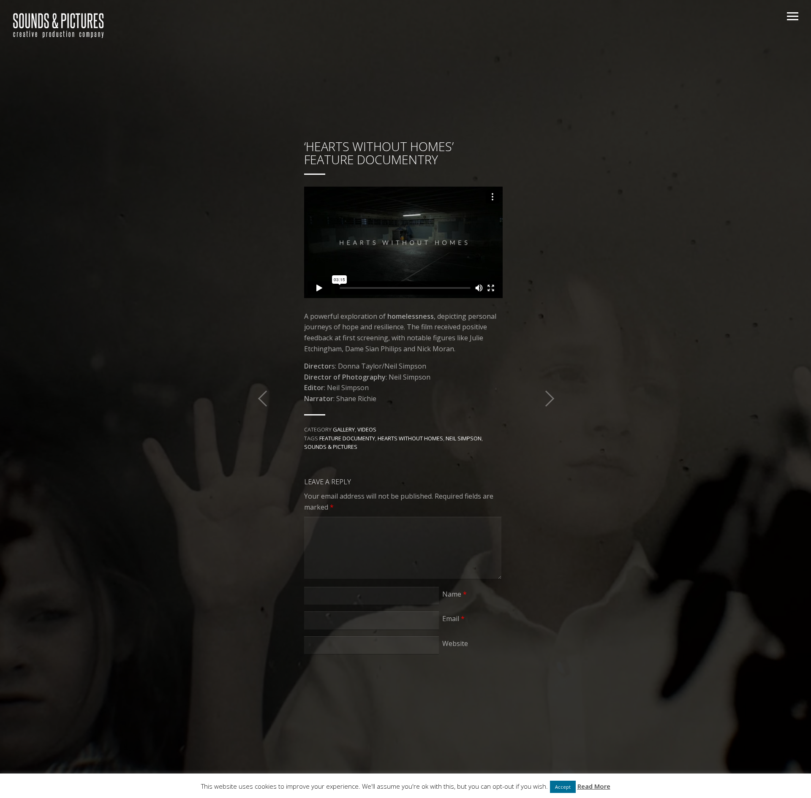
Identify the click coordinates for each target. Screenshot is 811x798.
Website (455, 643)
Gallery (344, 429)
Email (453, 618)
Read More (593, 786)
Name (454, 594)
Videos (366, 429)
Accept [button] (563, 787)
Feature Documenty (347, 438)
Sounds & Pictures (330, 447)
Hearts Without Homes (410, 438)
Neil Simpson (464, 438)
